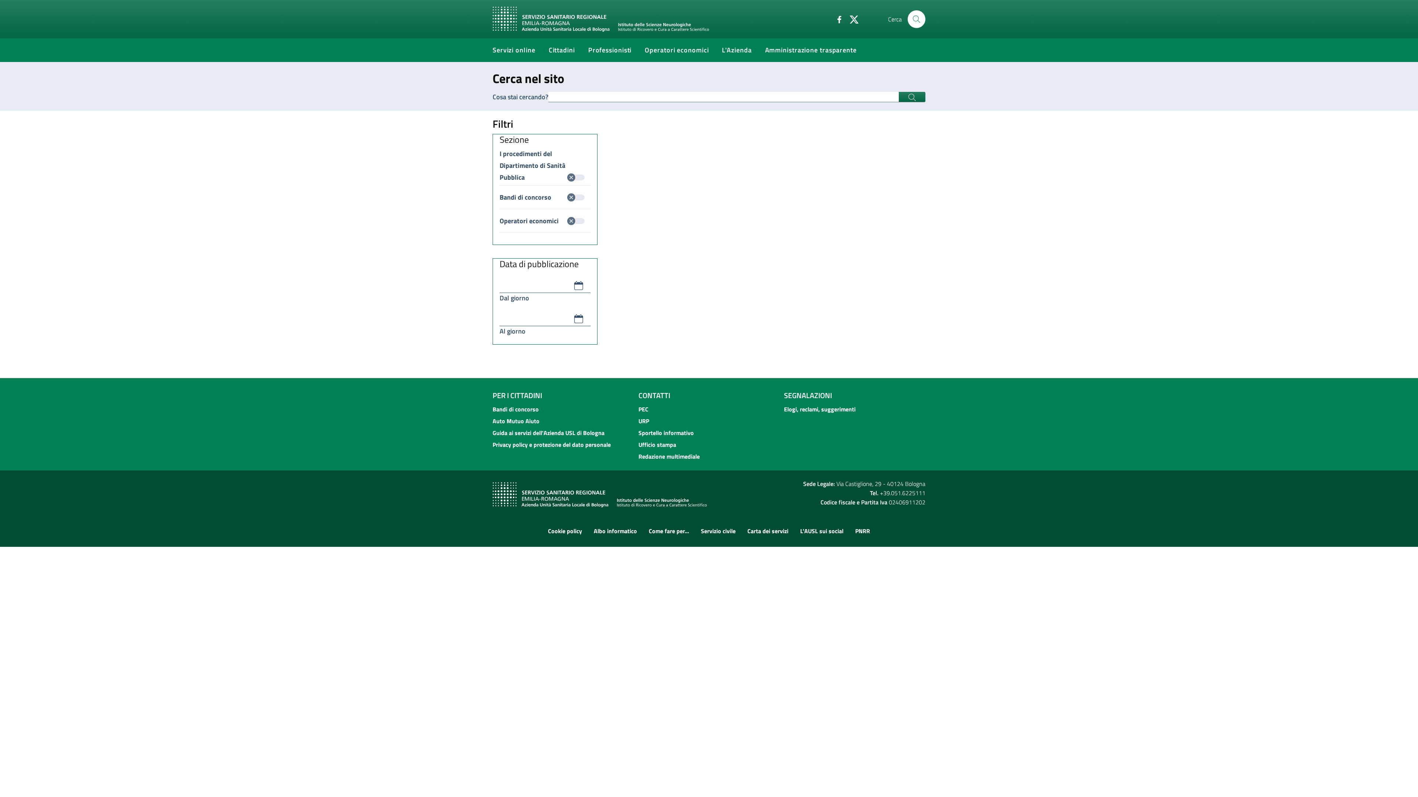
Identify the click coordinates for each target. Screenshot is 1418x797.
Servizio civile (718, 531)
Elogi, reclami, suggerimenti (820, 409)
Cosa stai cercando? (520, 97)
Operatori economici (529, 221)
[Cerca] (916, 19)
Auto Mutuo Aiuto (516, 421)
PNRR (862, 531)
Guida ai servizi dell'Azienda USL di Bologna (548, 432)
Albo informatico (615, 531)
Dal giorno (514, 298)
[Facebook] (836, 18)
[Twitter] (851, 18)
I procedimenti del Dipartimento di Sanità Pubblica (532, 154)
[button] (579, 285)
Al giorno (512, 331)
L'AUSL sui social (821, 531)
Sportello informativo (666, 432)
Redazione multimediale (669, 456)
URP (643, 421)
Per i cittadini (517, 395)
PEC (643, 409)
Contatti (654, 395)
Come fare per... (669, 531)
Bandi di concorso (525, 197)
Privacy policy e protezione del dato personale (552, 444)
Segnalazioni (808, 395)
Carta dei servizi (767, 531)
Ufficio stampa (657, 444)
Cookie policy (565, 531)
